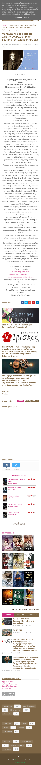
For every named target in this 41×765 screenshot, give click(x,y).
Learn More (17, 17)
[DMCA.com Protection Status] (8, 696)
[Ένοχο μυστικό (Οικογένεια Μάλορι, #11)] (18, 568)
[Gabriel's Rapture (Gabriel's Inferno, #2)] (5, 517)
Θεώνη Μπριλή (13, 483)
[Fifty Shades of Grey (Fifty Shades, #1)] (5, 492)
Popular (20, 614)
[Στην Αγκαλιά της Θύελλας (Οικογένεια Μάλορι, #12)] (7, 586)
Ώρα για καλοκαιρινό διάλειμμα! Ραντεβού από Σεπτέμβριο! (17, 326)
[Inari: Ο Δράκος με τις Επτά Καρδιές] (18, 586)
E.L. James (12, 489)
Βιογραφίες (7, 714)
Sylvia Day (11, 497)
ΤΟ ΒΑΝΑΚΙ (17, 630)
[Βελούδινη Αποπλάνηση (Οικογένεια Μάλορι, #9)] (7, 568)
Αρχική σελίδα (7, 682)
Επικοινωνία (6, 688)
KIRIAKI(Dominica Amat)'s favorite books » (25, 609)
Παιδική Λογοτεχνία (17, 745)
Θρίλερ (24, 724)
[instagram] (22, 756)
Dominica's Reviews (19, 476)
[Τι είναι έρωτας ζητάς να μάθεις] (5, 484)
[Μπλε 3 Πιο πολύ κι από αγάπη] (18, 604)
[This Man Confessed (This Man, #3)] (5, 509)
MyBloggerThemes (20, 762)
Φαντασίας (7, 749)
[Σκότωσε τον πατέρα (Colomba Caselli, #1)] (29, 587)
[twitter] (18, 756)
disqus (27, 401)
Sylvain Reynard (13, 514)
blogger (21, 401)
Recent (8, 614)
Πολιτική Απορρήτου (9, 684)
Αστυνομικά (7, 724)
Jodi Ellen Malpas (13, 506)
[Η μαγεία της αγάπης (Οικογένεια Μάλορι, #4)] (7, 551)
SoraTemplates (19, 760)
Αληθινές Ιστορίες (29, 706)
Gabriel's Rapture (13, 512)
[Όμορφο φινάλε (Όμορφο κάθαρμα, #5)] (29, 569)
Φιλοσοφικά (8, 731)
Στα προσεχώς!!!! (8, 533)
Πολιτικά (21, 727)
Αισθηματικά (8, 706)
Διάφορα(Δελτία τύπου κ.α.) (17, 25)
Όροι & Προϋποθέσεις (9, 686)
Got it (26, 17)
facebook (35, 401)
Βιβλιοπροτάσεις (15, 710)
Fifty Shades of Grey (15, 488)
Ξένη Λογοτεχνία (26, 741)
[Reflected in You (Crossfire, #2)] (5, 501)
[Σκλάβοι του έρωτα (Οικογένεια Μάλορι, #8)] (29, 551)
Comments (33, 614)
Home (4, 25)
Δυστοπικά (7, 741)
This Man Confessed (15, 504)
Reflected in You (13, 496)
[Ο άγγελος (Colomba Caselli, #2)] (7, 604)
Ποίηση (6, 727)
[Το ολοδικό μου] (29, 605)
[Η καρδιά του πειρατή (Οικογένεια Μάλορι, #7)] (18, 551)
